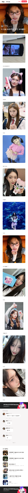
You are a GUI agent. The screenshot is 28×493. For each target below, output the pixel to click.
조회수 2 (15, 483)
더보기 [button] (14, 442)
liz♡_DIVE (11, 483)
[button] (19, 2)
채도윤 (10, 453)
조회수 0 (14, 453)
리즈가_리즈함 (12, 477)
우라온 (10, 471)
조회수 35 (14, 471)
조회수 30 (22, 465)
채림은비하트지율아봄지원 (14, 465)
